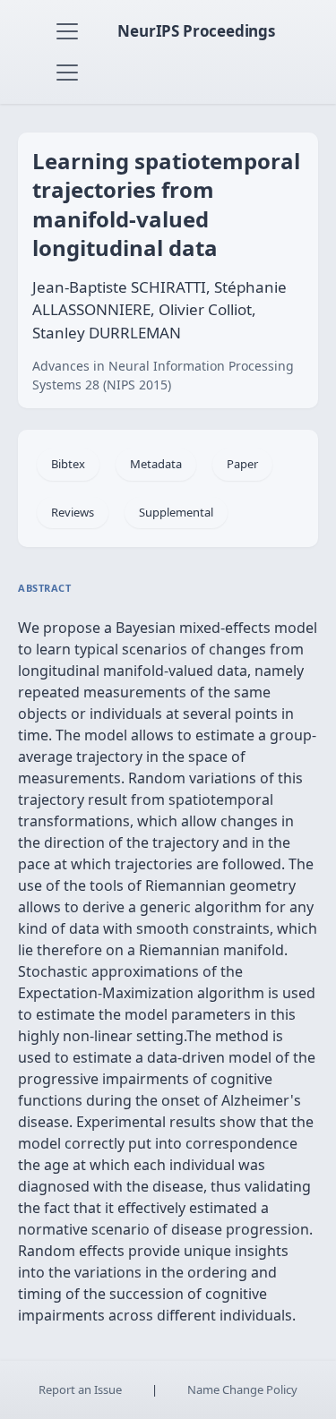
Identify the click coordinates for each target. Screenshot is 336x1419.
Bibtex (68, 464)
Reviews (72, 512)
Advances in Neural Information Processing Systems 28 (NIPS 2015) (163, 375)
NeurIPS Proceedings (196, 31)
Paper (242, 464)
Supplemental (176, 512)
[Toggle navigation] (67, 31)
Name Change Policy (242, 1389)
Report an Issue (80, 1389)
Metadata (156, 464)
